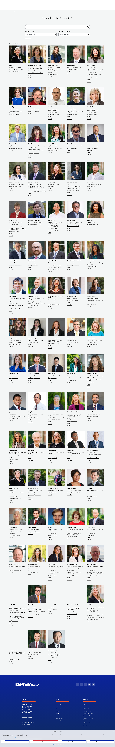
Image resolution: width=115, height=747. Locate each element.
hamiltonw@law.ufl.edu (54, 269)
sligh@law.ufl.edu (33, 572)
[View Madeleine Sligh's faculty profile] (37, 553)
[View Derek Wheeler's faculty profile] (37, 594)
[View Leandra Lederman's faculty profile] (56, 401)
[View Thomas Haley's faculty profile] (37, 250)
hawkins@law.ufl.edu (33, 305)
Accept (15, 742)
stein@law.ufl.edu (52, 575)
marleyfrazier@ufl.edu (92, 224)
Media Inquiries (26, 724)
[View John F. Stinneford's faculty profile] (95, 553)
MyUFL (58, 713)
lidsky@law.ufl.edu (72, 421)
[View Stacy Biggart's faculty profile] (17, 96)
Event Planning (87, 726)
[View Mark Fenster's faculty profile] (56, 209)
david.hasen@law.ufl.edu (15, 309)
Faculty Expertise (64, 31)
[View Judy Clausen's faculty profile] (37, 133)
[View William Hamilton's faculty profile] (56, 250)
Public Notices (87, 709)
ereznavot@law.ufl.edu (73, 190)
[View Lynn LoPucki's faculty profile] (37, 439)
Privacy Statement (60, 744)
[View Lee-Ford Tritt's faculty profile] (17, 594)
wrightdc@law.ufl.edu (14, 659)
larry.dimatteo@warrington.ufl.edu (37, 191)
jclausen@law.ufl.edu (33, 153)
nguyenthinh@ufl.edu (34, 531)
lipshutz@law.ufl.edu (92, 416)
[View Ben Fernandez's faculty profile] (76, 209)
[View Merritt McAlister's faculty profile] (17, 477)
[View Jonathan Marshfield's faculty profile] (95, 439)
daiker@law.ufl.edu (92, 150)
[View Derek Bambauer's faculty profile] (76, 54)
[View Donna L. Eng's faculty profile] (56, 171)
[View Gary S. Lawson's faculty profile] (37, 401)
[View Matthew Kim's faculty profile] (56, 363)
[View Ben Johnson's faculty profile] (76, 327)
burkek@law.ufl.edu (92, 114)
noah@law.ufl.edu (52, 535)
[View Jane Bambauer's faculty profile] (95, 54)
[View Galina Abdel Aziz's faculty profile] (56, 54)
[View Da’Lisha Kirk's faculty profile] (76, 363)
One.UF (58, 711)
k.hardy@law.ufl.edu (92, 266)
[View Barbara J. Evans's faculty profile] (17, 209)
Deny (43, 742)
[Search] (88, 27)
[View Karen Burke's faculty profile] (95, 96)
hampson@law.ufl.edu (73, 265)
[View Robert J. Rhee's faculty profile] (95, 516)
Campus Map (59, 718)
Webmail (58, 709)
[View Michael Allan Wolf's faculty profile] (76, 594)
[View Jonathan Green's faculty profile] (17, 250)
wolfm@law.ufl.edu (72, 614)
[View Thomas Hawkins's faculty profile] (37, 285)
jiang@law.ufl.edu (33, 342)
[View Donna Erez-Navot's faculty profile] (76, 171)
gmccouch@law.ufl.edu (34, 495)
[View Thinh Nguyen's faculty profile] (37, 516)
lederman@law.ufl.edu (54, 419)
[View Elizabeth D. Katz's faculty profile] (17, 363)
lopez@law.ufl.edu (13, 459)
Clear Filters (28, 38)
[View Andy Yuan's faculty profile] (37, 639)
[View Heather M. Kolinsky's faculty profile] (95, 363)
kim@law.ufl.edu (52, 378)
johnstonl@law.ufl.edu (92, 344)
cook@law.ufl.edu (72, 148)
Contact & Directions (27, 717)
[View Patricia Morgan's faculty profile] (17, 516)
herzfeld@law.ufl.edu (72, 300)
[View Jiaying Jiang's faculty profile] (37, 327)
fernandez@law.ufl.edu (73, 226)
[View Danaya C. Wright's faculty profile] (17, 639)
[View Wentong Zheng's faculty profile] (56, 639)
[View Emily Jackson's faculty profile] (17, 327)
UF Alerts (58, 720)
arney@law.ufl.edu (14, 71)
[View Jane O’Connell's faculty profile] (76, 516)
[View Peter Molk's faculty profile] (95, 477)
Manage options (100, 742)
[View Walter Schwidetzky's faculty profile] (17, 553)
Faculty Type (29, 31)
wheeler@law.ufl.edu (33, 614)
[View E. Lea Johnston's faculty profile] (95, 327)
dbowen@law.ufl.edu (33, 111)
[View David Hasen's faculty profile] (17, 285)
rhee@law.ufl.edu (91, 535)
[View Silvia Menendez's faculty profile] (76, 477)
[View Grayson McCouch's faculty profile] (37, 477)
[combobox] (41, 34)
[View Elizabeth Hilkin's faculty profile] (95, 285)
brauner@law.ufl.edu (53, 114)
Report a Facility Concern (87, 722)
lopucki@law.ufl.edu (33, 455)
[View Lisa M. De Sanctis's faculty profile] (17, 171)
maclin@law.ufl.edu (72, 455)
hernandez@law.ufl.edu (54, 304)
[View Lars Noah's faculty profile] (56, 516)
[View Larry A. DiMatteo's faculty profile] (37, 171)
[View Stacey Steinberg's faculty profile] (76, 553)
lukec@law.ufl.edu (52, 458)
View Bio (11, 73)
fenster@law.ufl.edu (53, 230)
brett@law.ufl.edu (72, 114)
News (84, 706)
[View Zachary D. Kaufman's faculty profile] (37, 363)
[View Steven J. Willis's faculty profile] (56, 594)
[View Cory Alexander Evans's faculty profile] (37, 209)
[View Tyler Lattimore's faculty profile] (17, 401)
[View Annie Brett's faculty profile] (76, 96)
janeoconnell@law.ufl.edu (74, 536)
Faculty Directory (26, 720)
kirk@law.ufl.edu (71, 380)
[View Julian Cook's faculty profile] (76, 133)
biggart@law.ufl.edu (14, 114)
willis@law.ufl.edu (52, 609)
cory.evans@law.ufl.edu (34, 224)
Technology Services (88, 716)
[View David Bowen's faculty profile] (37, 96)
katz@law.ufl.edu (13, 378)
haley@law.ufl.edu (33, 265)
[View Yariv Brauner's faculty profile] (56, 96)
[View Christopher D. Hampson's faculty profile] (76, 250)
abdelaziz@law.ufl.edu (53, 74)
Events (85, 704)
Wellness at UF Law (88, 711)
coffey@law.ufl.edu (53, 150)
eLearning (58, 706)
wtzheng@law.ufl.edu (53, 657)
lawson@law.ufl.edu (33, 417)
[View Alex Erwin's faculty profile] (95, 171)
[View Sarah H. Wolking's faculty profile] (95, 594)
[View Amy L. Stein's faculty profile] (56, 553)
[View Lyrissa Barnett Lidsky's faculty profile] (76, 401)
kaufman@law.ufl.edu (34, 378)
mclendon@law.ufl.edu (54, 492)
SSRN (29, 75)
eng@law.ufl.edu (52, 186)
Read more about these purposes (17, 737)
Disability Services (88, 713)
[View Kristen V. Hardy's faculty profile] (95, 250)
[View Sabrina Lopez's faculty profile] (17, 439)
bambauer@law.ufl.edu (73, 69)
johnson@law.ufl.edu (72, 342)
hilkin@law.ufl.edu (91, 304)
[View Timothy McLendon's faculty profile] (56, 477)
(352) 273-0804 (26, 713)
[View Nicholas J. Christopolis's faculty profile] (17, 133)
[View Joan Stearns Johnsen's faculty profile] (56, 327)
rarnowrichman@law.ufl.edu (35, 73)
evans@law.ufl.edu (14, 231)
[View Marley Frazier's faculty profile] (95, 209)
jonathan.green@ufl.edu (15, 265)
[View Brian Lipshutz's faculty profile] (95, 401)
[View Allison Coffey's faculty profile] (56, 133)
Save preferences (72, 742)
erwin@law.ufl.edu (91, 186)
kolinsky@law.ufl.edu (92, 382)
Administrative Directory (28, 722)
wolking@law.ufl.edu (92, 619)
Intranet (58, 716)
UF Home (58, 704)
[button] (113, 731)
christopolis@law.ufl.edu (15, 148)
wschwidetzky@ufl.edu (15, 570)
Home (9, 11)
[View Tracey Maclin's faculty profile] (76, 439)
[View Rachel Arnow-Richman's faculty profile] (37, 54)
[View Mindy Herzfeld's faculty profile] (76, 285)
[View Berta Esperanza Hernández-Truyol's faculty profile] (56, 285)
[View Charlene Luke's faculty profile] (56, 439)
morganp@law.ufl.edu (14, 535)
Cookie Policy (53, 744)
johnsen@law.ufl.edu (53, 343)
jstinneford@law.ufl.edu (93, 575)
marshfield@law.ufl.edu (93, 458)
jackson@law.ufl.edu (14, 344)
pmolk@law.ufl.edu (92, 496)
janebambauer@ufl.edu (93, 77)
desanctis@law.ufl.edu (15, 186)
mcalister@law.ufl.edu (15, 498)
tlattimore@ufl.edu (14, 418)
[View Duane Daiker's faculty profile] (95, 133)
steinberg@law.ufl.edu (73, 575)
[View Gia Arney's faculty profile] (17, 54)
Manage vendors (5, 737)
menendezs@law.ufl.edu (73, 492)
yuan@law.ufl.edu (33, 654)
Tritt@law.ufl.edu (13, 621)
